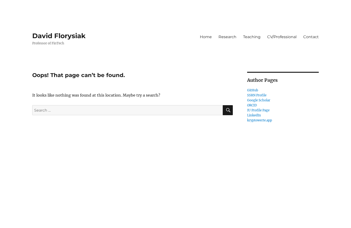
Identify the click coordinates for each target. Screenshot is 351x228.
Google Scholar (258, 100)
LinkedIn (254, 115)
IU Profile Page (258, 110)
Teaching (252, 37)
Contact (311, 37)
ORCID (252, 105)
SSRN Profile (256, 95)
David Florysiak (58, 36)
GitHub (252, 90)
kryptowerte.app (259, 120)
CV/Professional (282, 37)
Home (206, 37)
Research (227, 37)
